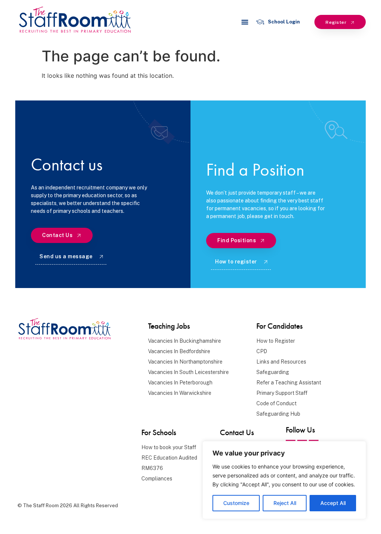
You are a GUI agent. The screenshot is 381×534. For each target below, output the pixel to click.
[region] (284, 480)
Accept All (333, 503)
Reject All (284, 503)
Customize (236, 503)
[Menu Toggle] (245, 22)
